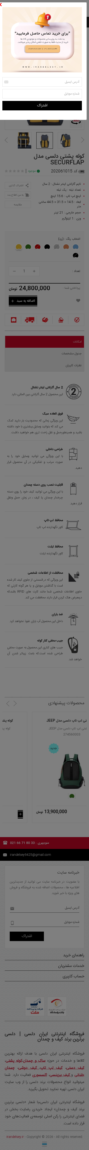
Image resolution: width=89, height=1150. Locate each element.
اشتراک (42, 105)
